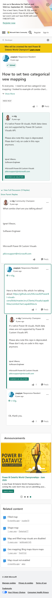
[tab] (24, 496)
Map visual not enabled (19, 560)
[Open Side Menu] (4, 32)
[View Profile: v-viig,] (8, 117)
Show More (10, 93)
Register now (9, 22)
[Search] (30, 32)
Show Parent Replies (9, 194)
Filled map (13, 516)
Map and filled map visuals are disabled (26, 538)
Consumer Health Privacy (38, 592)
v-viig (14, 116)
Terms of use (41, 583)
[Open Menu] (48, 40)
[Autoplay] (21, 496)
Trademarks (7, 588)
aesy (23, 563)
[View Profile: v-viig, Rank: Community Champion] (5, 202)
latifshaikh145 (25, 542)
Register (37, 32)
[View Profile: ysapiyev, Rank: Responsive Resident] (5, 58)
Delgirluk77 (23, 531)
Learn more (35, 49)
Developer (8, 40)
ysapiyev (14, 56)
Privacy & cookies (26, 583)
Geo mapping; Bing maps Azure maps (26, 549)
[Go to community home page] (17, 32)
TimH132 (22, 553)
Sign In (46, 32)
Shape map (13, 527)
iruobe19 (25, 520)
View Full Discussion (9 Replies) (17, 190)
